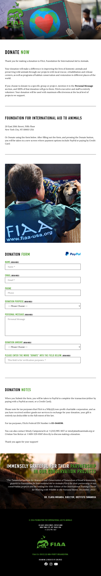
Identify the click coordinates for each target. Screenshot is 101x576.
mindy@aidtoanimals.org (80, 431)
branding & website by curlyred (50, 560)
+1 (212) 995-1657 (57, 431)
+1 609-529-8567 (35, 434)
